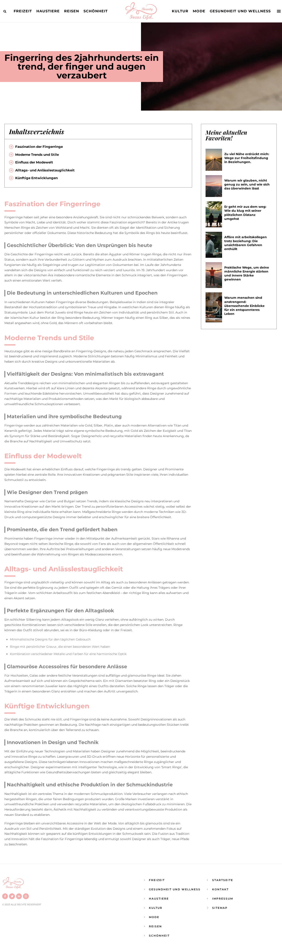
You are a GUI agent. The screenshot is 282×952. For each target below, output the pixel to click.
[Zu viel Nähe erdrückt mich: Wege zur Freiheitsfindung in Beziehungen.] (214, 160)
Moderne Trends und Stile (37, 154)
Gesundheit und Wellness (240, 11)
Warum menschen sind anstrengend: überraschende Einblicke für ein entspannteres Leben (244, 306)
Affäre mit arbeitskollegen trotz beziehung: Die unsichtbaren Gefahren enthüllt (245, 243)
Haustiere (48, 11)
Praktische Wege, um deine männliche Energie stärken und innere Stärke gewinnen (246, 273)
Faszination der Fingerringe (39, 147)
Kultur (180, 11)
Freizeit (23, 11)
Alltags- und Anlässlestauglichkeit (45, 170)
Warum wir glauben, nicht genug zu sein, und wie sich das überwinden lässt (247, 184)
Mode (199, 11)
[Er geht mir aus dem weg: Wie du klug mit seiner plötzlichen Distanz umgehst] (214, 214)
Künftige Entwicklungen (36, 178)
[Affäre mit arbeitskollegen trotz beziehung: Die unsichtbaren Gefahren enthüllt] (214, 245)
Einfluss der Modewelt (34, 162)
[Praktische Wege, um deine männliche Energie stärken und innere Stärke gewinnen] (214, 275)
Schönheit (95, 11)
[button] (4, 11)
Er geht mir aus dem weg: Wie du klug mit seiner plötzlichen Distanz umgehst (245, 213)
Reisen (71, 11)
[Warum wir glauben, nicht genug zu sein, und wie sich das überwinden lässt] (214, 186)
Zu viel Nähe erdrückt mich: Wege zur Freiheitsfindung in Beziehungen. (246, 158)
